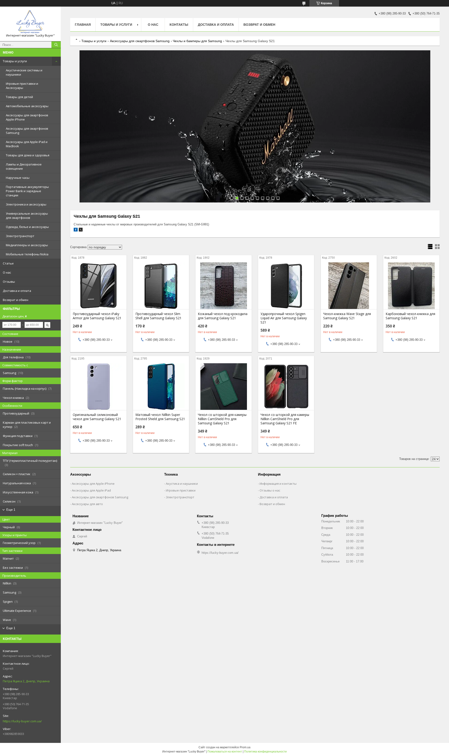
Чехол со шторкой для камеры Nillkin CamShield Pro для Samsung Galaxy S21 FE (285, 419)
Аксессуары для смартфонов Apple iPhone (27, 117)
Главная (83, 24)
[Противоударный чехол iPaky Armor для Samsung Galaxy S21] (98, 285)
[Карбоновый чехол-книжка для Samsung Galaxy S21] (411, 285)
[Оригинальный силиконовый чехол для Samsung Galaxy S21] (98, 386)
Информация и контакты (278, 483)
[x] (81, 230)
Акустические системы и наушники (24, 72)
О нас (7, 272)
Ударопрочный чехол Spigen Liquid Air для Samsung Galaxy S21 (284, 318)
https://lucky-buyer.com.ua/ (22, 721)
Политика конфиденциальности (265, 751)
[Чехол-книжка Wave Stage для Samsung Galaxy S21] (349, 285)
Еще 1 (10, 509)
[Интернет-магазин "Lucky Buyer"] (30, 21)
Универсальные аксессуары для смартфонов (27, 215)
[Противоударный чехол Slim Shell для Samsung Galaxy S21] (161, 285)
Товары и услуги (15, 61)
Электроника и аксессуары (26, 204)
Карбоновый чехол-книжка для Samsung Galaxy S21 (410, 316)
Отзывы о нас (270, 490)
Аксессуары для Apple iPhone (93, 483)
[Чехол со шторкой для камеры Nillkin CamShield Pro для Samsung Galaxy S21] (223, 386)
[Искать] (56, 44)
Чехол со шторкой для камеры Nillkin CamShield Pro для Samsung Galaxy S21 (222, 419)
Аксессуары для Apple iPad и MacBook (26, 144)
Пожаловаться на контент (224, 751)
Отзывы (9, 281)
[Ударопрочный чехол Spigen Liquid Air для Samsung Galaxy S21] (286, 285)
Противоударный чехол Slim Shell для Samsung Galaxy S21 (158, 316)
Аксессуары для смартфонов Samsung (27, 130)
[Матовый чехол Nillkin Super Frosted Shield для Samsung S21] (161, 386)
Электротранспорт (20, 236)
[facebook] (76, 230)
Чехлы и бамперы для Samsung (197, 41)
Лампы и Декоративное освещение (24, 166)
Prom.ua (245, 747)
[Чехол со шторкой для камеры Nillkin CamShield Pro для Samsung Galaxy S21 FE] (286, 386)
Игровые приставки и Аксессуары (22, 85)
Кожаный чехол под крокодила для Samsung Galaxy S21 (222, 316)
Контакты (179, 24)
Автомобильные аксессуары (27, 106)
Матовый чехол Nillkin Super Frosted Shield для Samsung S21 (160, 417)
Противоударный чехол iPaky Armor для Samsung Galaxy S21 (97, 316)
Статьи (8, 263)
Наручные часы (17, 178)
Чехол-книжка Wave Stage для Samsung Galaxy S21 (347, 316)
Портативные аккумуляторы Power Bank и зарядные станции (27, 191)
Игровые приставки (181, 490)
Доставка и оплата (17, 291)
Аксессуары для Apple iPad (91, 490)
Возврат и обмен (15, 300)
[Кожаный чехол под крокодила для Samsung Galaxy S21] (223, 285)
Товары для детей (19, 97)
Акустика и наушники (182, 483)
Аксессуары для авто (87, 504)
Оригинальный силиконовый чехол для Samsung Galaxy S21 (97, 417)
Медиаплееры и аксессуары (27, 245)
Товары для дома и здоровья (27, 155)
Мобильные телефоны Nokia (27, 254)
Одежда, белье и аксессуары (27, 227)
